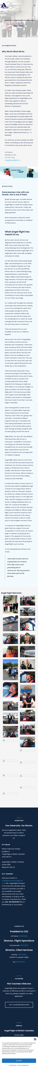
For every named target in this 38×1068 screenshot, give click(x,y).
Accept (19, 1061)
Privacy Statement (23, 1065)
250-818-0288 (10, 158)
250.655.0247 (20, 962)
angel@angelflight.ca (12, 160)
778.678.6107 (24, 945)
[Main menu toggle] (34, 5)
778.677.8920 (21, 955)
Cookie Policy (13, 1065)
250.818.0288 (23, 936)
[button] (35, 1039)
